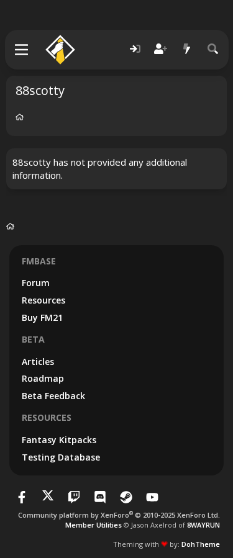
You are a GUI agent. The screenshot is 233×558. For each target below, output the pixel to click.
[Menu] (22, 49)
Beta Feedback (53, 396)
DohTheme (200, 544)
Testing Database (61, 457)
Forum (36, 283)
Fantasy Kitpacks (59, 440)
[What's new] (187, 49)
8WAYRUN (203, 524)
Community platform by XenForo (119, 515)
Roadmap (43, 378)
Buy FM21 (42, 317)
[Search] (213, 49)
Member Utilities (93, 524)
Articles (38, 361)
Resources (43, 300)
